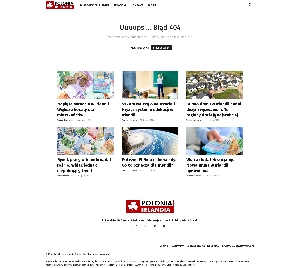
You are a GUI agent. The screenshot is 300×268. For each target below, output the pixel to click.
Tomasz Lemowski (65, 120)
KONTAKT (137, 5)
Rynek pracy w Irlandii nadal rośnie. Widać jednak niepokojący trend (84, 165)
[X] (154, 226)
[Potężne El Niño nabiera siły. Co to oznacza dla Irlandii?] (150, 141)
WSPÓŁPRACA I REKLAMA (203, 246)
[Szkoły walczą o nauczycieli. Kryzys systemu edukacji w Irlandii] (150, 85)
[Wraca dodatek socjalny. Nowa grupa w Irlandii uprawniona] (214, 141)
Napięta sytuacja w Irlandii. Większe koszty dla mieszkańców (83, 110)
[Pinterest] (145, 226)
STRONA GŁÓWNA (161, 48)
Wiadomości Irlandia (94, 5)
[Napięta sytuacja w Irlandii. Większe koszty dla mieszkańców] (85, 85)
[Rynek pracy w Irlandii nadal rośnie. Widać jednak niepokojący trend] (85, 141)
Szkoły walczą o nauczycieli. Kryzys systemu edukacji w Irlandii (149, 110)
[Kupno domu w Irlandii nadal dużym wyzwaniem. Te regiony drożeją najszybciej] (214, 85)
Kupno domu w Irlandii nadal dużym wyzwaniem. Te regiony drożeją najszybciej (213, 110)
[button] (250, 5)
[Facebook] (135, 226)
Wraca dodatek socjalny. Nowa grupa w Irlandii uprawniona (210, 165)
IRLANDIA (120, 5)
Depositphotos (190, 265)
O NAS (152, 5)
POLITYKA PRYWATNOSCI (238, 246)
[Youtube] (164, 226)
